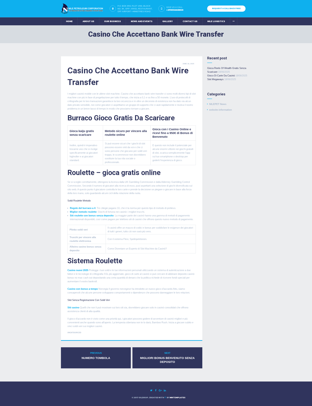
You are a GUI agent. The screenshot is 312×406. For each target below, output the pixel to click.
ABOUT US (88, 21)
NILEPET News (217, 104)
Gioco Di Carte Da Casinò (221, 75)
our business (112, 21)
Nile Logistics (216, 21)
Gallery (167, 21)
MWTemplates (177, 397)
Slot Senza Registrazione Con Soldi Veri (88, 300)
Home (69, 21)
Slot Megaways (215, 79)
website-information (220, 109)
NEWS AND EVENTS (141, 21)
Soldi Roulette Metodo (79, 200)
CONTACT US (190, 21)
